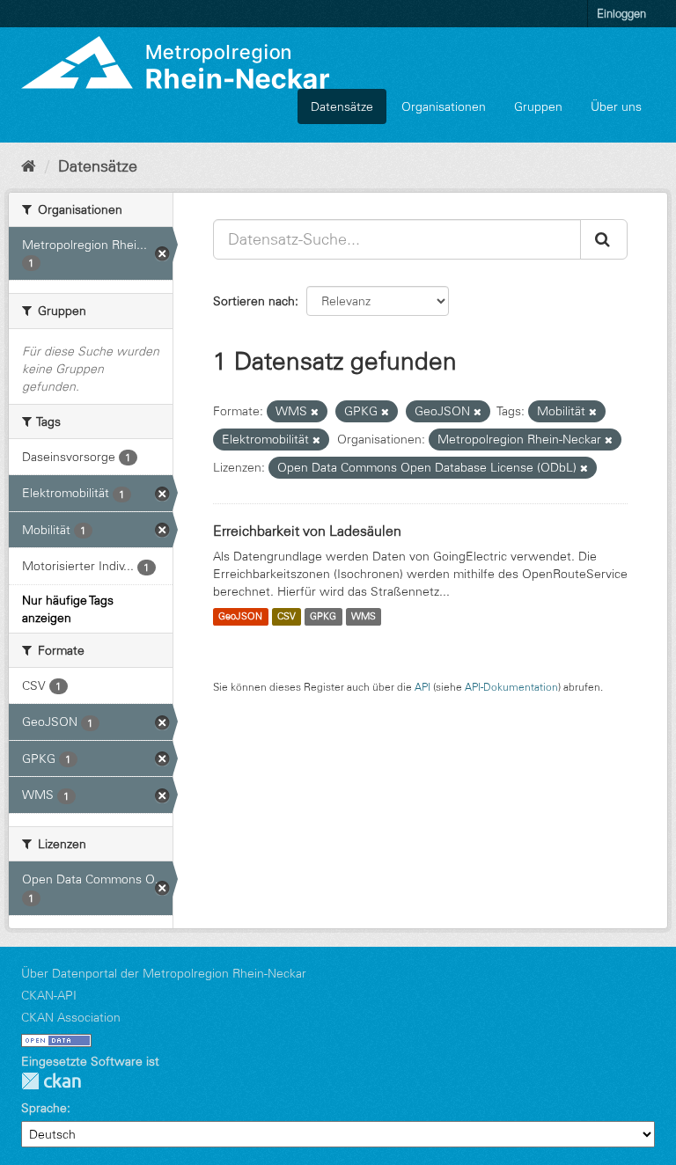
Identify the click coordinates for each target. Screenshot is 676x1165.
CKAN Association (71, 1017)
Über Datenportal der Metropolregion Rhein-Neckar (163, 973)
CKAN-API (49, 995)
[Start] (28, 166)
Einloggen (621, 13)
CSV (286, 617)
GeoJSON (240, 617)
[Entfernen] (315, 412)
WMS (363, 617)
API (422, 686)
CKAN (51, 1081)
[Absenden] (604, 239)
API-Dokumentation (511, 686)
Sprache (44, 1108)
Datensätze (342, 106)
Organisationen (443, 106)
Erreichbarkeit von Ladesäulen (307, 530)
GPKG (323, 617)
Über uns (616, 106)
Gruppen (538, 106)
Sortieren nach (254, 301)
